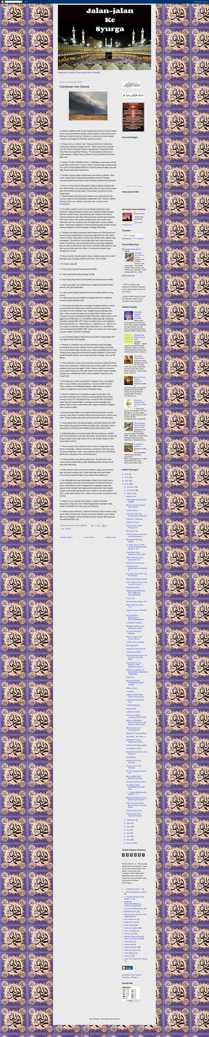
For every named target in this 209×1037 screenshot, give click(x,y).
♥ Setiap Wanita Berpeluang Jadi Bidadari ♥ (136, 568)
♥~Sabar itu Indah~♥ (138, 445)
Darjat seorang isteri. (134, 810)
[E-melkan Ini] (96, 525)
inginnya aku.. (131, 496)
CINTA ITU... (131, 677)
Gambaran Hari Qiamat (135, 563)
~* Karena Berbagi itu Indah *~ (135, 892)
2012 (127, 481)
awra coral (140, 213)
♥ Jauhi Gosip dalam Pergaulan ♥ (134, 527)
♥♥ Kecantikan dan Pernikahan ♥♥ (133, 729)
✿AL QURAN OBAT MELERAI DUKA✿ (134, 777)
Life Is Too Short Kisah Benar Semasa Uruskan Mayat (136, 805)
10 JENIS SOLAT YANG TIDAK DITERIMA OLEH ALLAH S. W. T (136, 547)
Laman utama (89, 537)
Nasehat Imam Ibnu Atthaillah (133, 761)
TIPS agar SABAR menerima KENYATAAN (136, 716)
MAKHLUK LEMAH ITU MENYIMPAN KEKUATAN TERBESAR (136, 672)
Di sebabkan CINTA (133, 748)
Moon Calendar (138, 186)
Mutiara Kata (131, 709)
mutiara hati (128, 944)
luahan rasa (128, 934)
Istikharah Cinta (130, 922)
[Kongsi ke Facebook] (103, 525)
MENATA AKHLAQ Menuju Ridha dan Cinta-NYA (134, 938)
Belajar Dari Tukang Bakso (136, 733)
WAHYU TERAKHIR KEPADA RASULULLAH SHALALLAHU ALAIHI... (136, 723)
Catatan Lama (110, 537)
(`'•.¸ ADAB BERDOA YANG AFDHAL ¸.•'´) (136, 793)
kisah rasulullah (130, 931)
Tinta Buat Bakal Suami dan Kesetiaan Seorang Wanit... (136, 657)
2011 (127, 484)
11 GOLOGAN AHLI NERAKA (133, 632)
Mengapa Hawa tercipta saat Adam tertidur (135, 627)
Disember (131, 487)
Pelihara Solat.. (132, 688)
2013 (127, 477)
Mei (128, 833)
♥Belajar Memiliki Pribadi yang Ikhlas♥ (135, 506)
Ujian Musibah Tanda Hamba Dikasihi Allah (139, 425)
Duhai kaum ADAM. (133, 652)
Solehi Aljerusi (129, 953)
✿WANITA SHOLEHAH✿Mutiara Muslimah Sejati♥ (132, 904)
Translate (140, 238)
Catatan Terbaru (66, 537)
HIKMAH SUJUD (132, 522)
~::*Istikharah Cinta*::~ (132, 889)
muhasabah (128, 941)
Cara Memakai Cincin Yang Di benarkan (136, 575)
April (129, 836)
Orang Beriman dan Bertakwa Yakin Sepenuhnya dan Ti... (135, 665)
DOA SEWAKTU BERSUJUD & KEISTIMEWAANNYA (135, 617)
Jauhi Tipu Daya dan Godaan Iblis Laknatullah (136, 515)
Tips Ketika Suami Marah (139, 357)
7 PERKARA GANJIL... (134, 623)
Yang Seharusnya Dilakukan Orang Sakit (135, 553)
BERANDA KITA (130, 911)
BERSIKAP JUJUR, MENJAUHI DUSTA (134, 741)
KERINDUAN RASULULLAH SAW (139, 337)
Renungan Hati (132, 531)
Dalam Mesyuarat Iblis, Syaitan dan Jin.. (135, 559)
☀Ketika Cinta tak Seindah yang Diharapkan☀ (136, 535)
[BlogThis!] (99, 525)
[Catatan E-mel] (92, 525)
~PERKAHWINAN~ (133, 705)
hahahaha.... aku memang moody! (139, 255)
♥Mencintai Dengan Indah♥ (136, 579)
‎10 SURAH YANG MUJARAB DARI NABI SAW (135, 787)
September (131, 820)
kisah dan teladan (131, 928)
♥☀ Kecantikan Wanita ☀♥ (136, 602)
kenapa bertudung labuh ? (136, 782)
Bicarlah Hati (130, 276)
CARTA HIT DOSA (133, 712)
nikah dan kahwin (131, 950)
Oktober (130, 493)
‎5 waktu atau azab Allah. (135, 642)
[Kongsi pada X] (101, 525)
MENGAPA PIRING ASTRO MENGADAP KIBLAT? (136, 799)
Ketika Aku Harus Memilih (136, 649)
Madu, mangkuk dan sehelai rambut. (134, 638)
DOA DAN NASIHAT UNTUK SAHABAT (138, 315)
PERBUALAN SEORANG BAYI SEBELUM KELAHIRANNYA (135, 593)
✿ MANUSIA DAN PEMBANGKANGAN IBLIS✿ (134, 683)
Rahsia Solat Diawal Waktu (136, 745)
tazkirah (68, 529)
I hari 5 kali (130, 598)
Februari (130, 843)
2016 (127, 474)
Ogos (129, 823)
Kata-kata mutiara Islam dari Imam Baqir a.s (140, 403)
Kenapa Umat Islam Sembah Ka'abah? (134, 815)
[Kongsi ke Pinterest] (105, 525)
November (131, 490)
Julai (129, 826)
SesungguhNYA (132, 645)
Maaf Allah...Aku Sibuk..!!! (136, 737)
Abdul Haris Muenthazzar (134, 909)
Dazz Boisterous (130, 919)
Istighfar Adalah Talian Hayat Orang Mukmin (135, 696)
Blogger (117, 1019)
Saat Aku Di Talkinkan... (135, 519)
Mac (129, 840)
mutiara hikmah (132, 510)
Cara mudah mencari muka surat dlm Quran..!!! (136, 583)
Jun (128, 830)
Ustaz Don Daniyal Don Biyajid (135, 959)
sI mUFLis (130, 691)
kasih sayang (129, 925)
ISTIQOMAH (131, 757)
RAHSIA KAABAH (132, 587)
